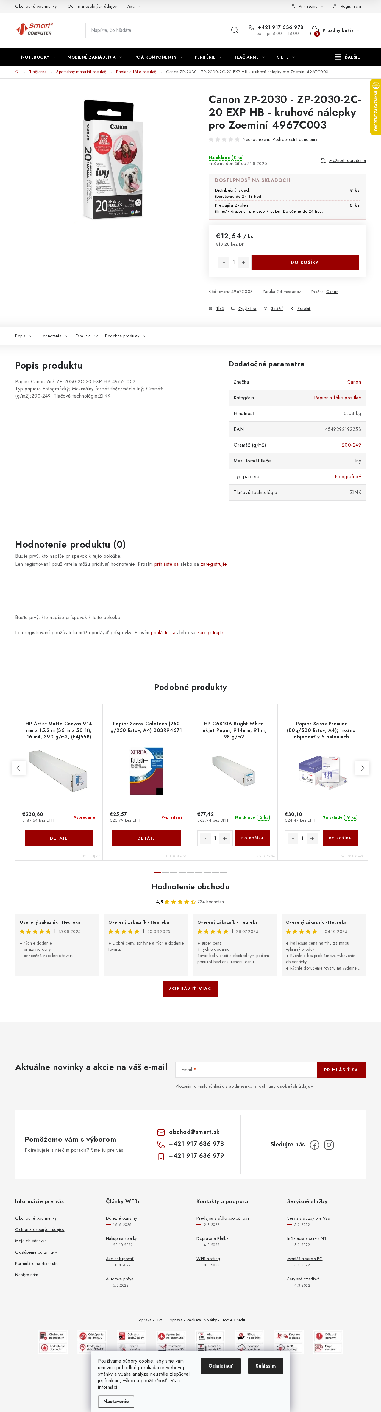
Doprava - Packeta (184, 1320)
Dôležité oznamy (121, 1218)
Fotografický (348, 476)
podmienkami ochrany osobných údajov (271, 1086)
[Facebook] (314, 1145)
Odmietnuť (220, 1366)
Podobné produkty (122, 336)
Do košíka (305, 262)
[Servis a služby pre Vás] (131, 1347)
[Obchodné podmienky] (53, 1335)
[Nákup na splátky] (249, 1335)
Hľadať (235, 30)
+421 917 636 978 (280, 27)
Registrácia (351, 6)
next (362, 768)
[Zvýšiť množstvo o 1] (243, 262)
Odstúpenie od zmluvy (36, 1252)
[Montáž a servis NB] (171, 1347)
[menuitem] (38, 57)
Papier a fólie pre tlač (337, 397)
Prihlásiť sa (341, 1070)
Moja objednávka (31, 1241)
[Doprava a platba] (289, 1335)
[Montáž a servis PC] (210, 1347)
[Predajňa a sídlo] (92, 1347)
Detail (59, 838)
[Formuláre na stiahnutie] (171, 1335)
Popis (20, 336)
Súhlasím (266, 1366)
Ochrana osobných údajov (92, 6)
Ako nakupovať (120, 1259)
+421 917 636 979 (196, 1155)
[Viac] (347, 57)
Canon (332, 291)
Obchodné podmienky (36, 6)
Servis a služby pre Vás (308, 1218)
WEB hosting (208, 1259)
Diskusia (83, 336)
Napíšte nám (26, 1275)
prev (19, 768)
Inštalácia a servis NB (307, 1238)
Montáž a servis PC (305, 1259)
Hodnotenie (50, 336)
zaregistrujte (214, 564)
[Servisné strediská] (249, 1347)
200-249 (351, 445)
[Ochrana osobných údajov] (131, 1335)
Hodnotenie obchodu (190, 886)
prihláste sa (166, 564)
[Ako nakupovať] (210, 1335)
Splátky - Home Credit (224, 1320)
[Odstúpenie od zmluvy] (92, 1335)
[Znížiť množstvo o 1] (223, 262)
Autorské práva (120, 1279)
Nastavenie (116, 1401)
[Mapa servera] (328, 1347)
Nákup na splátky (121, 1238)
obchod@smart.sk (194, 1132)
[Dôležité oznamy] (328, 1335)
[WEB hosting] (289, 1347)
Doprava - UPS (150, 1320)
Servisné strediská (303, 1279)
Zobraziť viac (190, 988)
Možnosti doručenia (347, 160)
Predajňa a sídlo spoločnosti (222, 1218)
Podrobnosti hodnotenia (295, 139)
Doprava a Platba (212, 1238)
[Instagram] (329, 1145)
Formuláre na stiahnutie (37, 1263)
